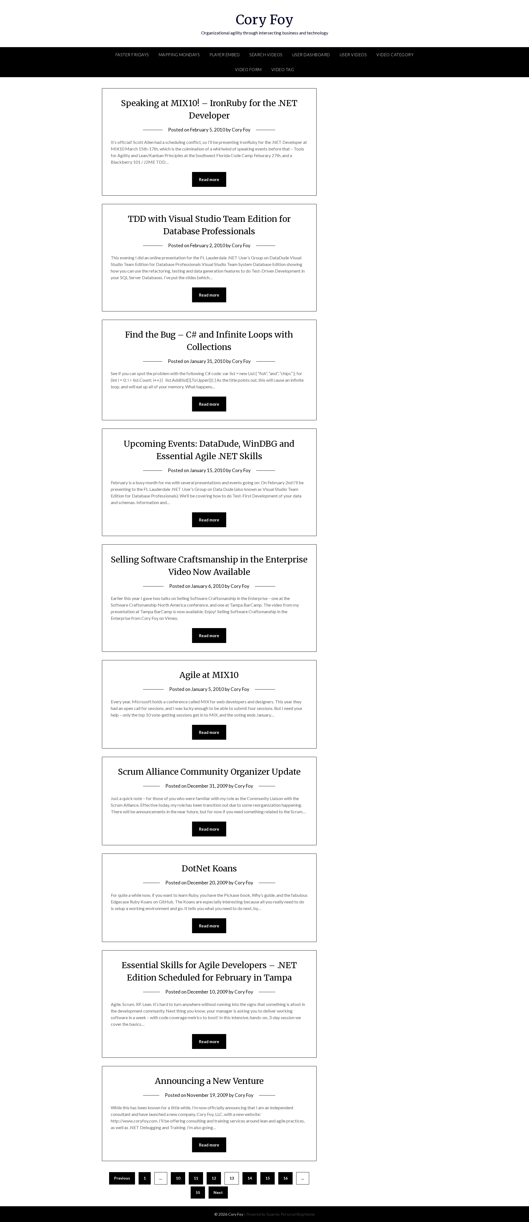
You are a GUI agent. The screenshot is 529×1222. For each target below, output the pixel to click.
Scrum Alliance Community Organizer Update (209, 771)
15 (267, 1178)
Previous (122, 1178)
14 (249, 1178)
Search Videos (266, 54)
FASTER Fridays (132, 54)
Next (218, 1192)
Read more (209, 179)
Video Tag (282, 69)
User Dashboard (311, 54)
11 (196, 1178)
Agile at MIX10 (209, 675)
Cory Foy (264, 19)
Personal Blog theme (298, 1214)
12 (214, 1178)
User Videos (353, 54)
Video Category (395, 54)
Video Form (248, 69)
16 (285, 1178)
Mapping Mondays (179, 54)
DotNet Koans (209, 868)
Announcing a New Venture (209, 1081)
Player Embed (224, 54)
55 (198, 1192)
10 (178, 1178)
